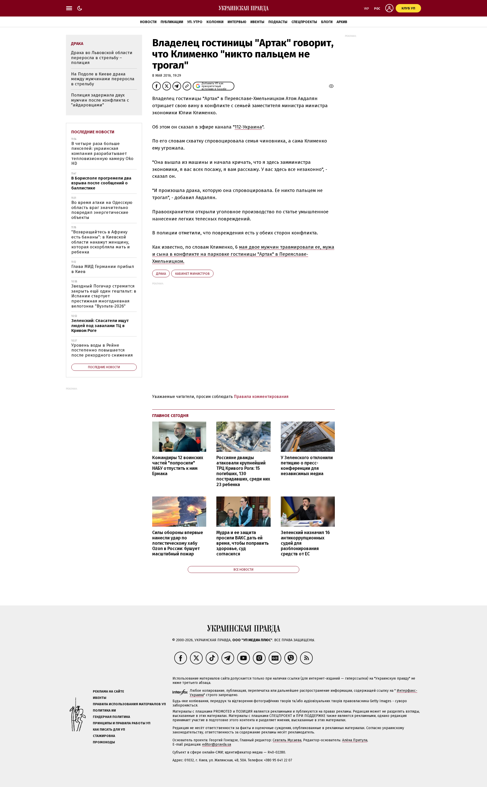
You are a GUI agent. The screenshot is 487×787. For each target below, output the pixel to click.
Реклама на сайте (108, 691)
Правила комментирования (261, 396)
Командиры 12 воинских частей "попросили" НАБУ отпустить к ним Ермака (177, 465)
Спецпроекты (304, 22)
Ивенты (257, 22)
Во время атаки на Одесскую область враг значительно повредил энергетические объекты (101, 210)
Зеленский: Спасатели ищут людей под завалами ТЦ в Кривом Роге (100, 325)
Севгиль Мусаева (287, 740)
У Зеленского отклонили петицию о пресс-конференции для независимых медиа (307, 465)
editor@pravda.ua (216, 744)
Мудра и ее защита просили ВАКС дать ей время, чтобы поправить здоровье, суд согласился (242, 543)
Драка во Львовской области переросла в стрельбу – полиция (101, 57)
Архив (342, 22)
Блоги (327, 22)
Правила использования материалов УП (129, 704)
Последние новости (92, 132)
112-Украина (248, 127)
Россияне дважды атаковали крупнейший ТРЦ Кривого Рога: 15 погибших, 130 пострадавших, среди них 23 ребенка (243, 471)
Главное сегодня (170, 415)
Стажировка (104, 736)
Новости (148, 22)
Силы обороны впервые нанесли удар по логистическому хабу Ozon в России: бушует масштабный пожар (177, 543)
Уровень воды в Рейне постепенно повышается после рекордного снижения (102, 350)
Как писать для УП (109, 729)
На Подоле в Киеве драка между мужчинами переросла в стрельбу (102, 79)
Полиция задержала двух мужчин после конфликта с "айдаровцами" (100, 100)
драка (161, 274)
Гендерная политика (111, 717)
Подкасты (277, 22)
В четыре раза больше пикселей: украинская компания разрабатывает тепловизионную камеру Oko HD (102, 153)
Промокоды (104, 742)
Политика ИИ (104, 710)
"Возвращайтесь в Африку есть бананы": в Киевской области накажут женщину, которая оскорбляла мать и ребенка (100, 241)
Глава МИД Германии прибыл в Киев (102, 269)
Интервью (237, 22)
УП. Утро (194, 22)
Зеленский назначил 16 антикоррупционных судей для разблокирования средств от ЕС (305, 543)
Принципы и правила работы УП (121, 723)
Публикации (172, 22)
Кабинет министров (192, 274)
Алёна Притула (354, 740)
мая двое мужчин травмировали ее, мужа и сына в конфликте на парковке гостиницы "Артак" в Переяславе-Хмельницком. (243, 254)
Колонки (214, 22)
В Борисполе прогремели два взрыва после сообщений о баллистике (101, 183)
